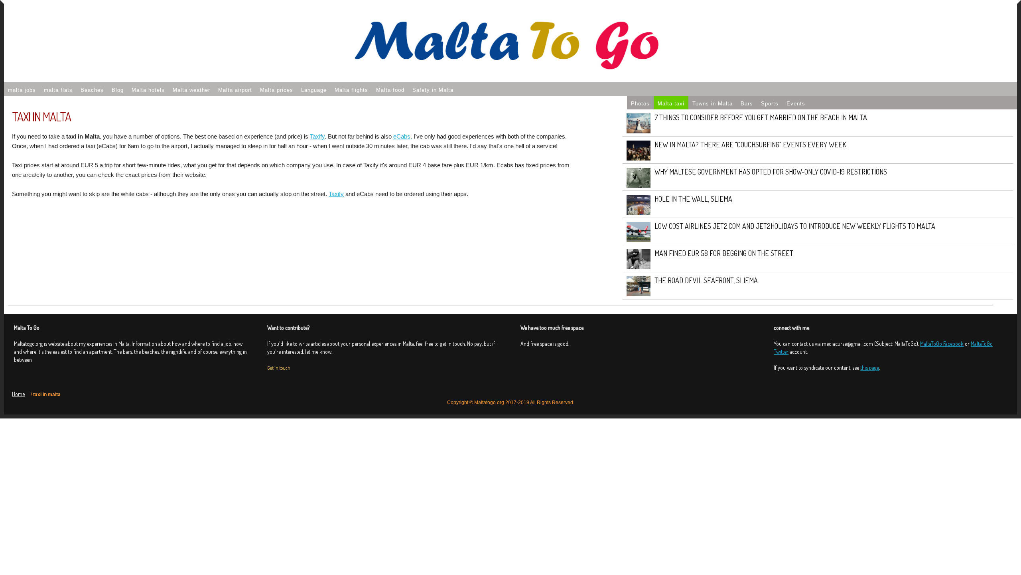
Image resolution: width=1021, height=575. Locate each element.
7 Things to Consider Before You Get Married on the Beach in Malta (760, 117)
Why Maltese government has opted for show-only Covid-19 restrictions (770, 171)
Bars (747, 104)
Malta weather (191, 90)
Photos (640, 104)
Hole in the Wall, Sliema (693, 198)
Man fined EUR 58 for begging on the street (723, 253)
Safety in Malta (432, 90)
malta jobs (22, 90)
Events (795, 104)
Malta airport (235, 90)
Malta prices (276, 90)
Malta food (390, 90)
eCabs (401, 136)
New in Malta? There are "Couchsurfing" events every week (750, 144)
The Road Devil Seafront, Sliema (706, 280)
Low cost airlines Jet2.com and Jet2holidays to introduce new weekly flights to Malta (794, 226)
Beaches (92, 90)
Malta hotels (148, 90)
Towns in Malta (712, 104)
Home (18, 394)
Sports (770, 104)
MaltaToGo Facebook (942, 343)
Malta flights (351, 90)
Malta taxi (671, 104)
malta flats (58, 90)
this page (869, 367)
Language (314, 90)
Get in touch (278, 368)
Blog (118, 90)
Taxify (317, 136)
